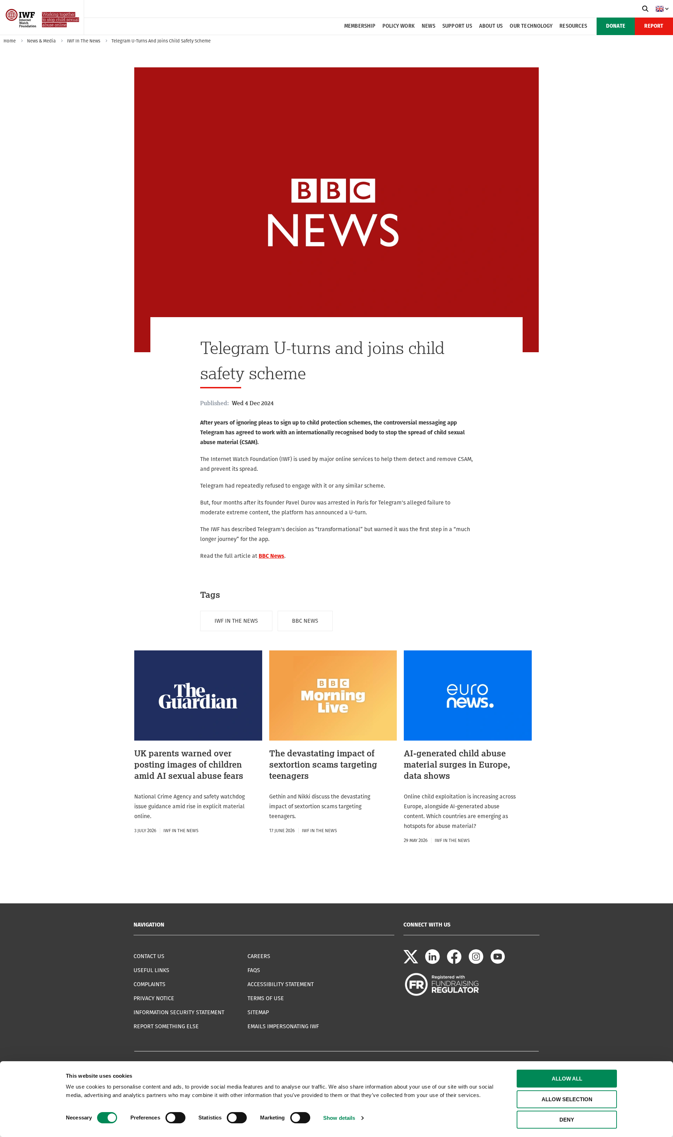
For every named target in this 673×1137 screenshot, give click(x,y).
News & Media (41, 41)
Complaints (149, 984)
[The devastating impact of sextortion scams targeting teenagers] (333, 742)
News (428, 26)
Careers (258, 956)
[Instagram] (476, 962)
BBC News (271, 556)
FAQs (253, 970)
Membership (359, 26)
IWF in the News (83, 41)
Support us (457, 26)
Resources (573, 26)
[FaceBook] (454, 962)
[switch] (175, 1117)
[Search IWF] (645, 8)
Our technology (531, 26)
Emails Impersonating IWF (283, 1026)
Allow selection (567, 1099)
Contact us (149, 956)
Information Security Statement (179, 1012)
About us (491, 26)
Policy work (398, 26)
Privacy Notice (154, 998)
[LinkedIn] (432, 962)
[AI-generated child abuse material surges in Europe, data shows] (468, 747)
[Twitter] (410, 962)
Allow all (567, 1079)
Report (653, 26)
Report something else (166, 1026)
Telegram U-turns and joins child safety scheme (161, 41)
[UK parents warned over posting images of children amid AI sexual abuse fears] (198, 742)
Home (10, 41)
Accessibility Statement (280, 984)
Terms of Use (265, 998)
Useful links (151, 970)
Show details (339, 1118)
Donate (615, 26)
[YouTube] (497, 962)
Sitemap (258, 1012)
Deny (566, 1120)
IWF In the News (236, 620)
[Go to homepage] (43, 32)
